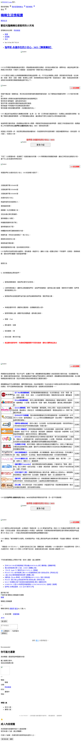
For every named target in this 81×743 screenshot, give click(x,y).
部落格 (7, 37)
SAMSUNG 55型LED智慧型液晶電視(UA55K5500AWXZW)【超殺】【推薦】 (31, 584)
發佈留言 (4, 633)
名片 (6, 39)
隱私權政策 (51, 715)
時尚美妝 (17, 30)
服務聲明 (59, 715)
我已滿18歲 (5, 739)
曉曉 (2, 597)
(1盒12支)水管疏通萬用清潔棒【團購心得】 (20, 575)
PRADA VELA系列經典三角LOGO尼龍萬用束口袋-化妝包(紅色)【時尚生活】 (32, 572)
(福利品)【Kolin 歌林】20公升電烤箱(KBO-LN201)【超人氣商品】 (28, 577)
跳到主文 (4, 21)
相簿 (6, 34)
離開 (11, 739)
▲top (2, 617)
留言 (16, 608)
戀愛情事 (16, 614)
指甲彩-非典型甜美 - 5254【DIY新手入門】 (20, 587)
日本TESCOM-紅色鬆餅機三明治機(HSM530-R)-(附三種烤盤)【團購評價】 (30, 565)
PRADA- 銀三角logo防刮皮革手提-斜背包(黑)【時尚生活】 (25, 580)
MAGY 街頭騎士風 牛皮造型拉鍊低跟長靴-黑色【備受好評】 (26, 582)
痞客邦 (11, 608)
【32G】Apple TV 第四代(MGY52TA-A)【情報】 (22, 570)
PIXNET (26, 715)
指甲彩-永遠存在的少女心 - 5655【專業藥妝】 (29, 47)
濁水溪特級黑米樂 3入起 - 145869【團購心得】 (21, 568)
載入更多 (4, 621)
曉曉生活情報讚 (12, 15)
